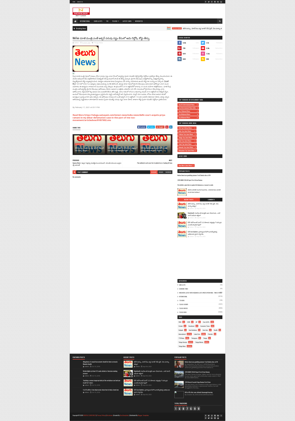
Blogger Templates (143, 415)
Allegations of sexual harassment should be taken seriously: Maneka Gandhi (100, 363)
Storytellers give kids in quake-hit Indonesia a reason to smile (195, 185)
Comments (211, 200)
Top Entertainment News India (187, 108)
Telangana (194, 338)
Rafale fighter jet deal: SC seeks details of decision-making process (100, 372)
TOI (107, 21)
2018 (188, 322)
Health (215, 330)
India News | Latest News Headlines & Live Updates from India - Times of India (200, 293)
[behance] (218, 1)
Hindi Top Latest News (186, 141)
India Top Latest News (186, 131)
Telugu (114, 21)
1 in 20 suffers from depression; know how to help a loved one (101, 390)
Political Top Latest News (186, 134)
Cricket (181, 326)
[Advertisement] (180, 11)
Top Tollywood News (187, 111)
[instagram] (215, 1)
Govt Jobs (205, 330)
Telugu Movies (183, 308)
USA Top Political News (186, 128)
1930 (180, 322)
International (85, 21)
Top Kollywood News (187, 117)
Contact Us (80, 2)
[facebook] (205, 1)
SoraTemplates (124, 415)
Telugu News (164, 28)
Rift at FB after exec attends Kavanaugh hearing (198, 392)
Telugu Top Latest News (186, 137)
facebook (168, 172)
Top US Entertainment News (187, 104)
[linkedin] (221, 1)
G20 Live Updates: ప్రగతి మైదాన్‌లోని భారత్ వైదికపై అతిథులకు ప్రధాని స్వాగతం (154, 149)
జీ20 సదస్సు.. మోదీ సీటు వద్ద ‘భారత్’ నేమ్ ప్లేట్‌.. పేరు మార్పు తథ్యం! (191, 28)
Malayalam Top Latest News (187, 150)
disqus (161, 172)
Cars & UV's (98, 21)
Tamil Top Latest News (186, 144)
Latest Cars (127, 21)
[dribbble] (212, 1)
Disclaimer (109, 415)
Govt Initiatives (193, 330)
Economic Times (183, 289)
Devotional (191, 326)
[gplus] (212, 418)
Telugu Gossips (183, 304)
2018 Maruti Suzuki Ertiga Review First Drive (198, 382)
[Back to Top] (221, 415)
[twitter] (208, 1)
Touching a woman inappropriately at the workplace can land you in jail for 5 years (101, 381)
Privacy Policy (101, 415)
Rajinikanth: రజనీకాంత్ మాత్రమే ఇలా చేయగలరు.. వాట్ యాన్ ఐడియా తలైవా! (204, 214)
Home (74, 2)
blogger (153, 172)
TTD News (181, 300)
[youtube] (218, 418)
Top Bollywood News (187, 114)
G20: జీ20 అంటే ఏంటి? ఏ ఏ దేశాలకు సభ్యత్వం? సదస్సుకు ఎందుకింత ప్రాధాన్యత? (122, 149)
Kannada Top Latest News (186, 147)
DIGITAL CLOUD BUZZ (89, 415)
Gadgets (181, 330)
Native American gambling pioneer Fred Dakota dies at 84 (194, 175)
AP (196, 322)
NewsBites (139, 21)
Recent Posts (188, 200)
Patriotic (210, 334)
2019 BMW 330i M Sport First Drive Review (189, 180)
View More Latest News (185, 165)
